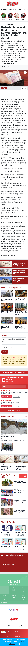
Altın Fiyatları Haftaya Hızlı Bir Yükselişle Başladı (20, 299)
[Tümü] (26, 522)
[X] (11, 609)
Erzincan (4, 465)
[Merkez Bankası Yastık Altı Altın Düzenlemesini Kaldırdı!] (21, 307)
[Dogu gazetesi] (12, 4)
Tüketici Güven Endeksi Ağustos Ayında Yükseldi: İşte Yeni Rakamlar (7, 326)
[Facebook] (8, 609)
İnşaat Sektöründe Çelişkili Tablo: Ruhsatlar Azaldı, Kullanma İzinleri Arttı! (20, 326)
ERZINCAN (12, 10)
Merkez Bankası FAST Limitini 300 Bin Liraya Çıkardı (6, 299)
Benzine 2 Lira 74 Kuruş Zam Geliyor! (7, 312)
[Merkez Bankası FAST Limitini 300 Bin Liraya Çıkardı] (7, 293)
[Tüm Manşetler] (26, 416)
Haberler (3, 24)
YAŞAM (20, 10)
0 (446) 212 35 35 (7, 406)
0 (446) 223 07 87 (7, 396)
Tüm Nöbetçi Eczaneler (14, 410)
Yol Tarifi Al (16, 396)
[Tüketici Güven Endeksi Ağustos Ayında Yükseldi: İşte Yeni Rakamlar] (7, 320)
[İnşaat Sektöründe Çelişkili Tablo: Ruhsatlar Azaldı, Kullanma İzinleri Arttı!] (21, 320)
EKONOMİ (10, 24)
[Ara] (25, 4)
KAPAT (17, 644)
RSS (4, 632)
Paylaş (4, 88)
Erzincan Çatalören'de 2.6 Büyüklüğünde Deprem (6, 468)
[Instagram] (14, 609)
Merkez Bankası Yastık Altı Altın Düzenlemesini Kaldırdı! (21, 313)
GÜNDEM (4, 10)
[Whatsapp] (20, 609)
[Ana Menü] (1, 4)
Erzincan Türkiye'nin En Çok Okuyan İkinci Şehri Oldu (21, 468)
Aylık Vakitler (5, 602)
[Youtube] (17, 609)
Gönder (4, 352)
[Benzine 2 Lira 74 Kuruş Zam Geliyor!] (7, 307)
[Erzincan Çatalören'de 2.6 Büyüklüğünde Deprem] (7, 459)
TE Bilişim (18, 637)
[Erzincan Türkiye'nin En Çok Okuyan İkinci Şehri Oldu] (21, 459)
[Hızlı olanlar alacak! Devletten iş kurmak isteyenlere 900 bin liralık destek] (14, 78)
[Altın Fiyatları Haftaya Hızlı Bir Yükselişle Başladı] (21, 293)
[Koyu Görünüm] (23, 4)
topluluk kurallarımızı (16, 357)
